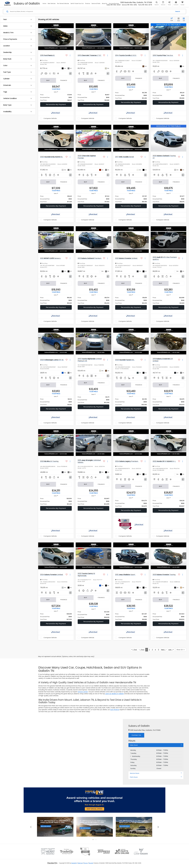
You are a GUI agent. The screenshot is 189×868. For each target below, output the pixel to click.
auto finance (114, 710)
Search (177, 11)
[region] (56, 97)
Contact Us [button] (136, 735)
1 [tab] (93, 840)
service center (83, 692)
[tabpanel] (55, 827)
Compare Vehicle (50, 118)
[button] (72, 36)
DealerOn (74, 863)
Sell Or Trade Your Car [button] (77, 3)
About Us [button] (104, 3)
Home (44, 3)
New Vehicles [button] (52, 3)
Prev (142, 649)
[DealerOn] (52, 863)
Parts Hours (134, 777)
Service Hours (134, 773)
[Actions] (70, 55)
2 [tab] (96, 840)
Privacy (86, 863)
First (134, 649)
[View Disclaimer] (58, 73)
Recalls (91, 863)
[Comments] (70, 73)
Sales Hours (134, 745)
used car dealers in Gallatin (114, 694)
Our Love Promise (114, 3)
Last (170, 649)
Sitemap (80, 863)
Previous (31, 827)
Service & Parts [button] (96, 3)
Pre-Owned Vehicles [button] (63, 3)
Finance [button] (87, 3)
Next (163, 649)
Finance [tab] (63, 80)
